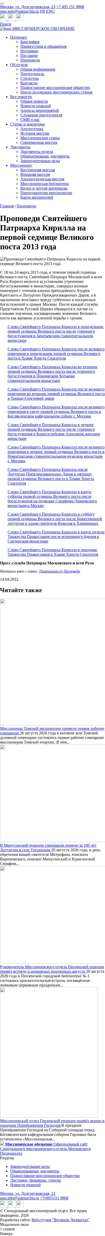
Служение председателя (41, 115)
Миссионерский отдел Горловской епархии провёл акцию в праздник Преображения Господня (52, 1123)
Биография (29, 42)
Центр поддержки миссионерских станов (56, 92)
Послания (28, 55)
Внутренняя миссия (37, 170)
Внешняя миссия (35, 174)
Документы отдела (36, 151)
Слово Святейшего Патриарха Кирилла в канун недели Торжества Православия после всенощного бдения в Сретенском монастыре (56, 536)
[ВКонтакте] (12, 19)
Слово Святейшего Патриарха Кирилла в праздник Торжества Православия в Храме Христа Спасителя (53, 552)
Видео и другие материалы (44, 188)
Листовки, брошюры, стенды (35, 1180)
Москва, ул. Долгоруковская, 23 (27, 7)
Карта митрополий (36, 197)
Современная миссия (38, 142)
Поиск (5, 24)
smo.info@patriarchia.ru (19, 11)
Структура (29, 78)
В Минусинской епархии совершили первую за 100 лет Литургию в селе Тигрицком (48, 847)
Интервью (29, 51)
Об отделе (19, 65)
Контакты (28, 83)
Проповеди (30, 60)
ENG (50, 11)
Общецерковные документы (45, 156)
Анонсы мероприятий (39, 110)
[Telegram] (4, 19)
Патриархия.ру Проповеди (59, 571)
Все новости (21, 97)
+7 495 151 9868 (70, 7)
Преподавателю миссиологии (46, 193)
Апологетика (31, 129)
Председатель (32, 74)
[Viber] (19, 19)
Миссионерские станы (40, 138)
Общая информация (37, 69)
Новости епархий (35, 106)
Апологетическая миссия (42, 179)
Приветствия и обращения (43, 46)
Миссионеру (21, 165)
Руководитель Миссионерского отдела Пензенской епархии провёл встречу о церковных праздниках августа (52, 969)
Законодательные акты (40, 161)
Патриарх (18, 37)
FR (42, 11)
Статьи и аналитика (27, 124)
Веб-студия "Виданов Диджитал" (61, 1220)
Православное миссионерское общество (55, 87)
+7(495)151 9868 (54, 1198)
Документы (20, 147)
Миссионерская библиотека (44, 183)
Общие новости (34, 101)
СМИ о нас (30, 119)
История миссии (34, 133)
